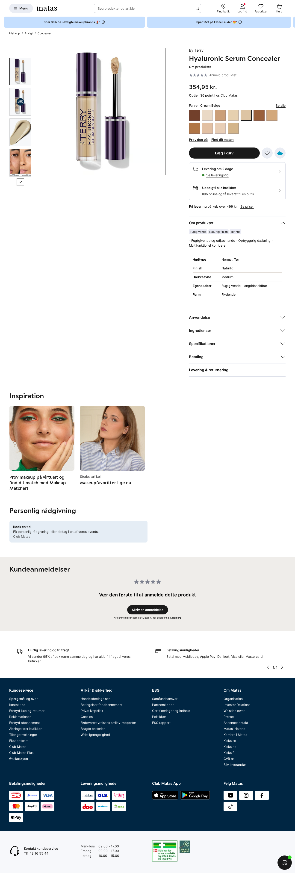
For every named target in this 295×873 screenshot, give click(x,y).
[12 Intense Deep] (194, 115)
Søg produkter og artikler (117, 8)
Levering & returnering (208, 370)
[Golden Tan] (194, 128)
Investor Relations (237, 705)
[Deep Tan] (259, 115)
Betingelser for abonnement (101, 705)
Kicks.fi (229, 753)
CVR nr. (229, 759)
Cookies (87, 717)
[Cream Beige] (246, 115)
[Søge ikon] (197, 8)
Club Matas (17, 747)
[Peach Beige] (207, 128)
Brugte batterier (93, 729)
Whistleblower (234, 711)
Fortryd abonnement (24, 723)
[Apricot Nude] (233, 115)
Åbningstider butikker (25, 729)
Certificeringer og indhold (171, 711)
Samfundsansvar (164, 699)
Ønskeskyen (18, 759)
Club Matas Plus (21, 753)
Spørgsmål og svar (23, 699)
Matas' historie (234, 729)
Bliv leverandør (235, 765)
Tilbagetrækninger (23, 735)
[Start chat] (284, 862)
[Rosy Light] (220, 128)
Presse (229, 717)
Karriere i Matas (235, 735)
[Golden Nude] (271, 115)
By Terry (196, 50)
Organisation (233, 699)
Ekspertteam (18, 741)
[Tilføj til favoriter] (267, 153)
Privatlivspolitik (92, 711)
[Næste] (20, 182)
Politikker (159, 717)
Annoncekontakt (236, 723)
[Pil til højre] (291, 22)
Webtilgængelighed (95, 735)
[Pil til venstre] (267, 667)
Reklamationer (20, 717)
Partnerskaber (163, 705)
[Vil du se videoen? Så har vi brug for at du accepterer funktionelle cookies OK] (101, 111)
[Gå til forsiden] (47, 8)
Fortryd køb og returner (26, 711)
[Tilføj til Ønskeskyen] (280, 153)
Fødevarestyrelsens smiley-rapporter (108, 723)
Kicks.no (230, 747)
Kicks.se (230, 741)
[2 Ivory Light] (207, 115)
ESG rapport (161, 723)
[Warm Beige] (233, 128)
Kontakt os (17, 705)
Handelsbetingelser (95, 699)
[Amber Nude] (220, 115)
